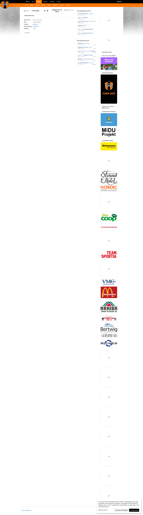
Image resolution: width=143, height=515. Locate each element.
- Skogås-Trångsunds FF (86, 59)
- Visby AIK (86, 13)
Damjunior (35, 24)
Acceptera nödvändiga (121, 510)
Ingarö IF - (83, 17)
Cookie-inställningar (26, 510)
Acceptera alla (134, 510)
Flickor (45, 1)
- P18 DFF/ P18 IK (86, 21)
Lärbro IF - (85, 29)
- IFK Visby (85, 62)
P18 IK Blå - (85, 33)
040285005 (35, 26)
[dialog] (119, 505)
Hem (28, 1)
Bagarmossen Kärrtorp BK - (86, 51)
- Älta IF (82, 25)
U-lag (38, 1)
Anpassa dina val (102, 510)
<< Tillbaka (26, 32)
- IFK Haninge (83, 43)
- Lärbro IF (85, 47)
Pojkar (52, 1)
